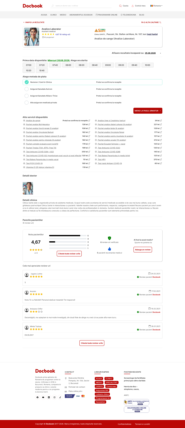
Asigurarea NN (102, 390)
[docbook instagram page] (55, 397)
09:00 (108, 65)
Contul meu (140, 6)
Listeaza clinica (102, 394)
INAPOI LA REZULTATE (34, 22)
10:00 (147, 65)
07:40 (55, 65)
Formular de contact (77, 387)
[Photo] (29, 188)
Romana (157, 6)
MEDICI (63, 15)
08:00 (68, 65)
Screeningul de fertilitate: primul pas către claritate (135, 379)
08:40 (95, 65)
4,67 (36, 242)
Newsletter (100, 402)
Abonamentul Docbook (80, 15)
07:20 (42, 65)
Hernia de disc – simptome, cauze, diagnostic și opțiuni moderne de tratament (133, 387)
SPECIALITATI (111, 382)
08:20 (81, 65)
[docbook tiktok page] (61, 397)
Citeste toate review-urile (69, 254)
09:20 (121, 65)
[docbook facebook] (38, 397)
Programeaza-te (102, 398)
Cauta (125, 6)
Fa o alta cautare (150, 22)
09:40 (134, 65)
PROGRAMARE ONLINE (107, 15)
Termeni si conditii (142, 424)
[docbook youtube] (44, 397)
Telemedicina (129, 15)
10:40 (41, 70)
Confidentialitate (124, 424)
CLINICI (53, 15)
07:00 (28, 65)
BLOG (141, 15)
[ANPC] (136, 402)
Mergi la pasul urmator (147, 111)
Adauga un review (143, 250)
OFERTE (99, 386)
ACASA (44, 15)
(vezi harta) (152, 34)
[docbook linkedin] (49, 397)
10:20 (28, 70)
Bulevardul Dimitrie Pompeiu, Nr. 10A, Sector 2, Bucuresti (79, 380)
